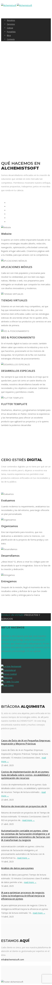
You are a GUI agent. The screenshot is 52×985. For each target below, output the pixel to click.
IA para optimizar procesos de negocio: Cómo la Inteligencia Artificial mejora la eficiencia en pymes (23, 895)
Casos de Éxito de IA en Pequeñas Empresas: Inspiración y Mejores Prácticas (26, 742)
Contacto (11, 39)
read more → (28, 820)
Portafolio (11, 31)
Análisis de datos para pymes (17, 868)
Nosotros (11, 20)
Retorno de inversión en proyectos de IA (24, 806)
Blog (9, 35)
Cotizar (10, 28)
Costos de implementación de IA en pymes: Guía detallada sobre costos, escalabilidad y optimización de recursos (25, 775)
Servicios (11, 24)
